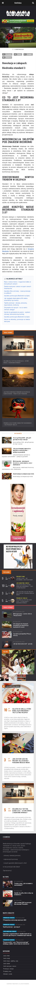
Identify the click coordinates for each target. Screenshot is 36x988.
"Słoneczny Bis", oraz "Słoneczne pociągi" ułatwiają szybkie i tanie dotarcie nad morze (16, 943)
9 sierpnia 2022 (19, 881)
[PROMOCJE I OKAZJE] (18, 784)
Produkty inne (20, 576)
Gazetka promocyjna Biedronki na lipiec (17, 295)
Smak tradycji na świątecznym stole (23, 474)
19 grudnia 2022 (18, 631)
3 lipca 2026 (18, 900)
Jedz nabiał (6, 963)
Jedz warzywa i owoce (22, 583)
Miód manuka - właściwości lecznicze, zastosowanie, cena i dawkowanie (22, 462)
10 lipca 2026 (19, 890)
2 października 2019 (19, 641)
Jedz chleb (6, 955)
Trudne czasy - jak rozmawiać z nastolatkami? (24, 579)
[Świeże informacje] (18, 20)
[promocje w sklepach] (18, 545)
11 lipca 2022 (20, 939)
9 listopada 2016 (21, 924)
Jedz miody (6, 958)
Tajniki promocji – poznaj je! (11, 927)
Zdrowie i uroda (7, 974)
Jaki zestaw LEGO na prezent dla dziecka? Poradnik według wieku (25, 593)
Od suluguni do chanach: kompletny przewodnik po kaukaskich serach (21, 625)
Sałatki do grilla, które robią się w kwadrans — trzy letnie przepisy (24, 586)
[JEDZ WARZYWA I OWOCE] (18, 684)
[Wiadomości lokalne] (18, 484)
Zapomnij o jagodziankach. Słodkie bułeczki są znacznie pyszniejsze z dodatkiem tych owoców (17, 934)
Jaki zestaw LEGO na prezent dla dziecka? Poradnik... (22, 903)
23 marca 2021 (20, 917)
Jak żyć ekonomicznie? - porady (22, 644)
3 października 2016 (19, 611)
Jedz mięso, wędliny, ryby (10, 961)
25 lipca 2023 (22, 931)
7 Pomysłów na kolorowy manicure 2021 (14, 920)
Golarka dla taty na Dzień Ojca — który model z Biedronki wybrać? (24, 601)
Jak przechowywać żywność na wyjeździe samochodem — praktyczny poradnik (22, 450)
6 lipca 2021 (17, 621)
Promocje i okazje (21, 598)
